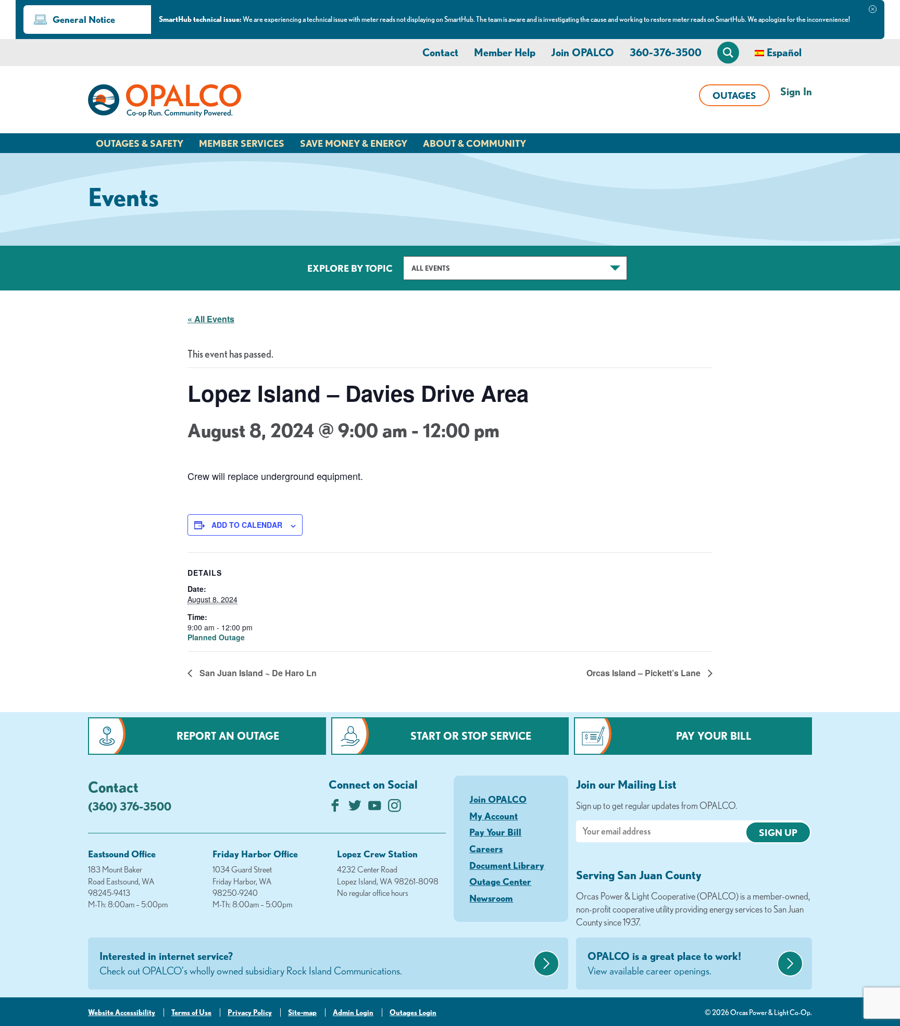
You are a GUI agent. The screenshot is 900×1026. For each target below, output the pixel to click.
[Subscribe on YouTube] (374, 808)
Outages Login (413, 1012)
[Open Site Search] (728, 53)
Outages (734, 95)
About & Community (474, 143)
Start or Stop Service (470, 736)
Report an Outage (228, 736)
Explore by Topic (350, 268)
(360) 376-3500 (129, 806)
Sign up (778, 832)
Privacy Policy (250, 1012)
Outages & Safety (139, 143)
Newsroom (491, 898)
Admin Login (353, 1012)
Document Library (506, 865)
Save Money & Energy (353, 143)
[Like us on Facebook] (335, 808)
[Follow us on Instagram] (394, 808)
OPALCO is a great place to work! (664, 963)
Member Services (241, 143)
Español (784, 52)
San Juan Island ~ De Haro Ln (257, 673)
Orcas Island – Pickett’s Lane (644, 673)
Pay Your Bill (714, 736)
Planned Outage (216, 637)
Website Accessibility (121, 1012)
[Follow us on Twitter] (354, 808)
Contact (440, 52)
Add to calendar (246, 525)
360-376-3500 (666, 52)
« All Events (211, 319)
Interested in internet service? (250, 963)
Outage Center (500, 881)
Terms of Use (191, 1012)
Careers (486, 848)
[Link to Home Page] (164, 102)
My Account (493, 815)
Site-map (302, 1012)
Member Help (504, 52)
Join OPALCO (582, 52)
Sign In (796, 91)
